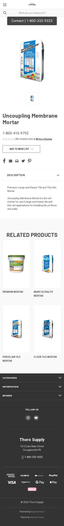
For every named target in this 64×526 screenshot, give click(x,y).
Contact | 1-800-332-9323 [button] (32, 21)
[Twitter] (23, 161)
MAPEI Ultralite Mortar (43, 293)
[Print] (17, 161)
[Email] (10, 161)
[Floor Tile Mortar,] (47, 328)
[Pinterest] (29, 161)
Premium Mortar (13, 291)
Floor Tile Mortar (45, 356)
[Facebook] (4, 161)
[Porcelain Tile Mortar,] (16, 328)
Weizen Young (37, 517)
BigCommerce (38, 512)
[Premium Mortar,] (16, 264)
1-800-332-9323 (34, 457)
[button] (42, 139)
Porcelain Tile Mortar (11, 358)
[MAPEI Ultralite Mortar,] (47, 264)
